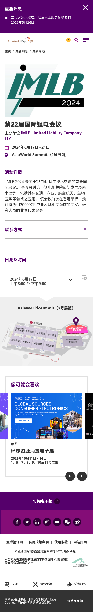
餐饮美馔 (46, 584)
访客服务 (80, 584)
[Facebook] (17, 522)
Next (82, 476)
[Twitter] (27, 522)
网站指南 (80, 542)
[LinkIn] (37, 522)
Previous (70, 476)
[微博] (77, 522)
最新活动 (38, 51)
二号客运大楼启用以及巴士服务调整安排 (41, 17)
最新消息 (22, 51)
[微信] (67, 522)
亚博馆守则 (14, 542)
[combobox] (40, 281)
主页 (8, 51)
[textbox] (40, 281)
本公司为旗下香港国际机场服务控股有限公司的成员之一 (36, 561)
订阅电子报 (42, 501)
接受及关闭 (75, 601)
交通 (15, 584)
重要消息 (66, 38)
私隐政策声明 (39, 542)
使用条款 (61, 542)
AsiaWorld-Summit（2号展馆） (40, 155)
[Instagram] (47, 522)
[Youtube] (57, 522)
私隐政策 (44, 603)
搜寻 (79, 41)
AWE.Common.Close (85, 8)
